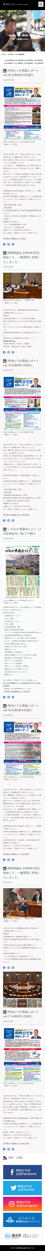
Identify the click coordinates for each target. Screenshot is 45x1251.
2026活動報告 (9, 60)
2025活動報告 (19, 60)
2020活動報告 (28, 63)
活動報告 (11, 54)
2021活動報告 (18, 63)
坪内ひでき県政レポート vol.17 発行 (17, 1143)
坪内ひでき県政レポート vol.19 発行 (17, 515)
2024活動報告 (28, 60)
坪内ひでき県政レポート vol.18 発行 (17, 854)
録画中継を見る (10, 341)
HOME (4, 54)
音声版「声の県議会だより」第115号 (17, 691)
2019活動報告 (38, 63)
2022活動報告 (8, 63)
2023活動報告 (38, 60)
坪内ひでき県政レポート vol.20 (15, 238)
